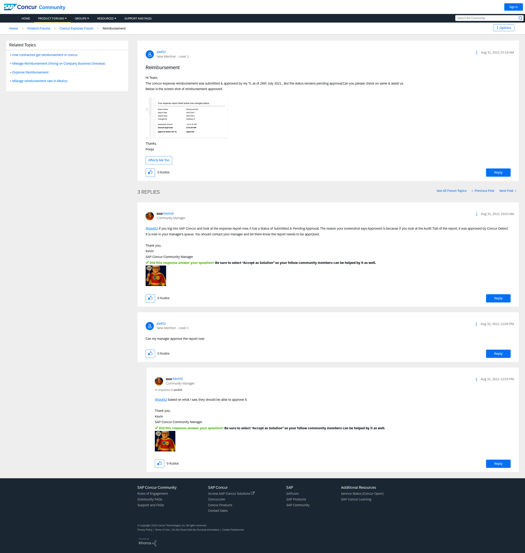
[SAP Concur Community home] (20, 7)
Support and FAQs (150, 505)
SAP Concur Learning (356, 499)
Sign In (513, 7)
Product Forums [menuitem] (51, 18)
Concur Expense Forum (76, 28)
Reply (498, 172)
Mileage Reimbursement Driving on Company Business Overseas (58, 63)
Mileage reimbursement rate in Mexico (39, 81)
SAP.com (292, 493)
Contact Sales (218, 510)
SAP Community (297, 505)
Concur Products (220, 505)
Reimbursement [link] (114, 28)
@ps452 (152, 228)
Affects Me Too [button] (158, 160)
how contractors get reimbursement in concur (45, 55)
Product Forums (38, 28)
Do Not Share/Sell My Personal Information (195, 529)
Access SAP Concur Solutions (229, 493)
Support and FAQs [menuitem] (138, 18)
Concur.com (216, 499)
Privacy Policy (144, 529)
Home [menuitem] (26, 18)
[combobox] (489, 18)
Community (52, 7)
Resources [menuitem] (105, 18)
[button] (476, 52)
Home (13, 28)
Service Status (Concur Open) (362, 493)
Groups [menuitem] (80, 18)
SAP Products (296, 499)
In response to (168, 390)
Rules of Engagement (152, 493)
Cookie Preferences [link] (233, 529)
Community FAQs (149, 499)
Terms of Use (162, 529)
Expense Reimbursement (30, 72)
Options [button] (505, 28)
